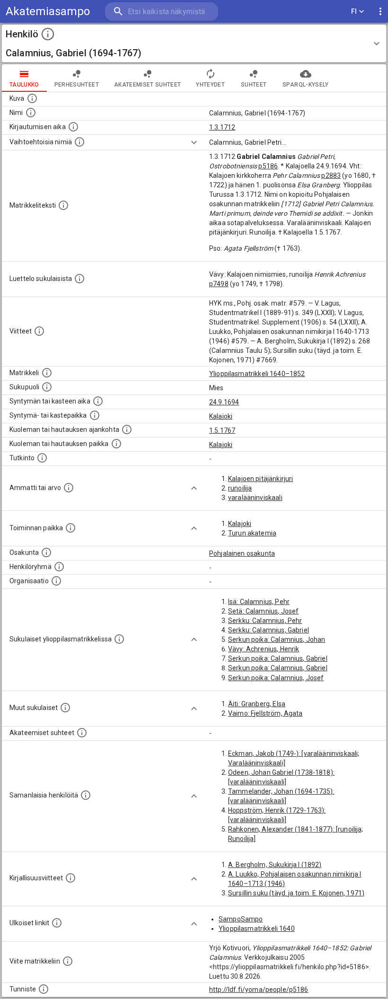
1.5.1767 (222, 430)
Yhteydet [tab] (210, 84)
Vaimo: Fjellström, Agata (265, 713)
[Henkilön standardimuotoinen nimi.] (30, 112)
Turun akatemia (252, 533)
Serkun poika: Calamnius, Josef (276, 678)
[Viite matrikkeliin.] (67, 961)
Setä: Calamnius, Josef (263, 611)
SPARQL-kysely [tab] (305, 84)
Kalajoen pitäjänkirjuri (260, 478)
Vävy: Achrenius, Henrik (263, 649)
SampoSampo (241, 919)
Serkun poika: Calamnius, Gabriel (277, 658)
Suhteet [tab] (253, 84)
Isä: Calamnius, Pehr (259, 601)
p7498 (219, 284)
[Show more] (194, 142)
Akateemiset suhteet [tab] (147, 84)
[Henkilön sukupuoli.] (46, 386)
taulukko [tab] (24, 84)
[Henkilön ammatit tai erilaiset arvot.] (68, 487)
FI (354, 11)
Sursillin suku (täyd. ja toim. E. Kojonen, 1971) (296, 893)
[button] (194, 43)
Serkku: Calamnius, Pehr (265, 620)
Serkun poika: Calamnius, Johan (277, 639)
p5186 (268, 166)
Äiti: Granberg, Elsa (256, 704)
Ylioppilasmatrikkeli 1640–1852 (257, 373)
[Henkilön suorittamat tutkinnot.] (42, 457)
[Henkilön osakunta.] (46, 552)
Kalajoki (220, 416)
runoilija (240, 488)
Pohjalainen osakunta (242, 553)
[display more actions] (380, 11)
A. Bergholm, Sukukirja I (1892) (275, 864)
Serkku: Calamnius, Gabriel (268, 630)
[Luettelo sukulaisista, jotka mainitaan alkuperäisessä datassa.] (79, 278)
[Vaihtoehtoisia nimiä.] (79, 141)
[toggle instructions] (47, 34)
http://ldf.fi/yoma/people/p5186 (259, 989)
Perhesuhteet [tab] (76, 84)
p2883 (331, 175)
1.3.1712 (222, 127)
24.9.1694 (224, 402)
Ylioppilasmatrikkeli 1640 (257, 928)
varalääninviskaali (255, 497)
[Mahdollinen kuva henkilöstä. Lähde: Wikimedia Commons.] (32, 98)
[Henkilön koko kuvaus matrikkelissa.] (63, 205)
